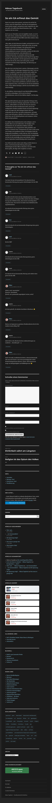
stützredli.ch (10, 641)
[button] (7, 153)
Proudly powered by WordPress (20, 795)
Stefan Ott (9, 662)
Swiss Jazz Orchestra (12, 698)
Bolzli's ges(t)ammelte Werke (15, 654)
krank (31, 721)
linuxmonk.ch (10, 658)
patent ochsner (21, 727)
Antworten (8, 185)
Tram (28, 735)
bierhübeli (19, 715)
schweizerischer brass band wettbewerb (25, 732)
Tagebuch (24, 157)
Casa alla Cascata (11, 639)
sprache (11, 735)
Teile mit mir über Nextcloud (17, 503)
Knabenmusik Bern (12, 685)
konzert (26, 721)
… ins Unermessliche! (12, 534)
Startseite (7, 780)
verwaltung (9, 738)
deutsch (19, 718)
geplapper (34, 718)
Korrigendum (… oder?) (13, 564)
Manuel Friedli (10, 157)
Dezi (10, 220)
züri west (13, 741)
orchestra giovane (11, 692)
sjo (6, 735)
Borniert (9, 656)
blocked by (18, 770)
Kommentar (9, 385)
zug (34, 738)
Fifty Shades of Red (12, 545)
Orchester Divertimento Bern (14, 688)
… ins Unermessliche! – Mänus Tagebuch (18, 567)
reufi (10, 175)
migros (36, 721)
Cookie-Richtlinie (10, 790)
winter (20, 738)
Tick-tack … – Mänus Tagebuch (15, 565)
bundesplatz (9, 718)
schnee (31, 729)
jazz (15, 721)
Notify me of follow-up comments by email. (14, 428)
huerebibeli (9, 721)
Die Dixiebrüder (11, 681)
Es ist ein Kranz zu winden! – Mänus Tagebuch (19, 562)
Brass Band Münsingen (13, 679)
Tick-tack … (10, 530)
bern (13, 715)
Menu (44, 9)
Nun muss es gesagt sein (13, 541)
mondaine (13, 724)
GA (32, 157)
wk (24, 738)
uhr (32, 735)
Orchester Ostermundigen (14, 690)
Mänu (10, 285)
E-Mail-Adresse (10, 412)
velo (35, 735)
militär (7, 724)
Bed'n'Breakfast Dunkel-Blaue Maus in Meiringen (20, 637)
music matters (10, 686)
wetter (15, 738)
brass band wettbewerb (29, 715)
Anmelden (9, 477)
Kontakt (30, 500)
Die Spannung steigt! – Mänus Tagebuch (18, 571)
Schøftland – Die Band (13, 696)
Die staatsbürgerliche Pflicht (25, 560)
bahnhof (8, 715)
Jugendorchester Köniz (13, 683)
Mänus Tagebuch (13, 8)
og (30, 724)
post (28, 727)
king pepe (20, 721)
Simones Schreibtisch (12, 660)
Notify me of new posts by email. (12, 432)
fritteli (13, 589)
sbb (34, 157)
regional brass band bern (12, 729)
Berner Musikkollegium (13, 675)
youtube (29, 738)
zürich (7, 741)
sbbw (25, 729)
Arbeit (29, 157)
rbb (32, 727)
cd (15, 718)
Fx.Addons (8, 787)
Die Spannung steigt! (12, 537)
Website (7, 419)
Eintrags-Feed (10, 479)
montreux (20, 724)
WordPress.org (10, 483)
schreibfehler (9, 732)
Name (7, 406)
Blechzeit (9, 677)
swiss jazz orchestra (20, 735)
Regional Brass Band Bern (13, 694)
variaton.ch (10, 702)
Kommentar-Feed (11, 481)
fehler (24, 718)
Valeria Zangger (11, 700)
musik (26, 724)
